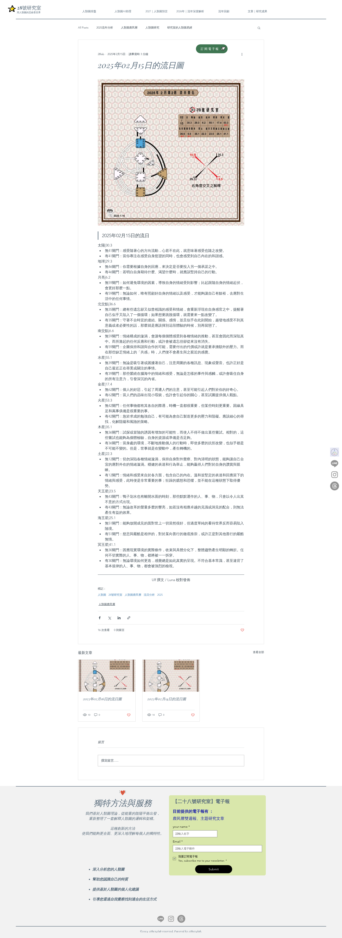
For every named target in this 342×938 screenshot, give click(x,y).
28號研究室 (115, 594)
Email (178, 841)
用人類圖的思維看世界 (29, 12)
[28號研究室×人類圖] (171, 919)
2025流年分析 (104, 27)
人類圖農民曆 (129, 27)
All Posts (83, 27)
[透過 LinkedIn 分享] (119, 618)
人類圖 (102, 594)
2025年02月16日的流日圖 (102, 698)
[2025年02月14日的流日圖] (171, 676)
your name (181, 827)
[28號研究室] (334, 485)
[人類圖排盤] (334, 452)
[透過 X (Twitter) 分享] (109, 618)
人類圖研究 (152, 27)
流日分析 (149, 594)
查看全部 (258, 652)
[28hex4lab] (334, 463)
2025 (160, 594)
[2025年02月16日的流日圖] (106, 676)
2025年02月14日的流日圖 (166, 698)
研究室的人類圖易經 (179, 27)
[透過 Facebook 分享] (100, 618)
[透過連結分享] (129, 618)
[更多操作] (241, 54)
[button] (224, 11)
